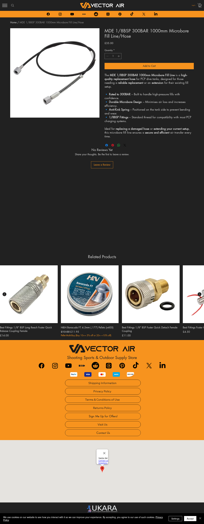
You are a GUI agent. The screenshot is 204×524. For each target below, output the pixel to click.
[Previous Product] (4, 294)
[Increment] (119, 56)
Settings (175, 518)
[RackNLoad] (82, 365)
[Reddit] (96, 14)
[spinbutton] (113, 56)
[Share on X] (125, 145)
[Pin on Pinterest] (113, 145)
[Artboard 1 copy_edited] (84, 14)
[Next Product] (199, 294)
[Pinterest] (120, 14)
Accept (190, 518)
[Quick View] (29, 294)
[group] (102, 301)
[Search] (12, 5)
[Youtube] (72, 14)
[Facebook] (48, 14)
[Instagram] (60, 14)
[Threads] (108, 14)
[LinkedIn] (156, 14)
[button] (200, 5)
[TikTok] (132, 14)
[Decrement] (107, 56)
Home (13, 22)
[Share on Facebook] (107, 145)
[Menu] (5, 5)
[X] (144, 14)
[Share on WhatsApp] (119, 145)
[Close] (200, 518)
